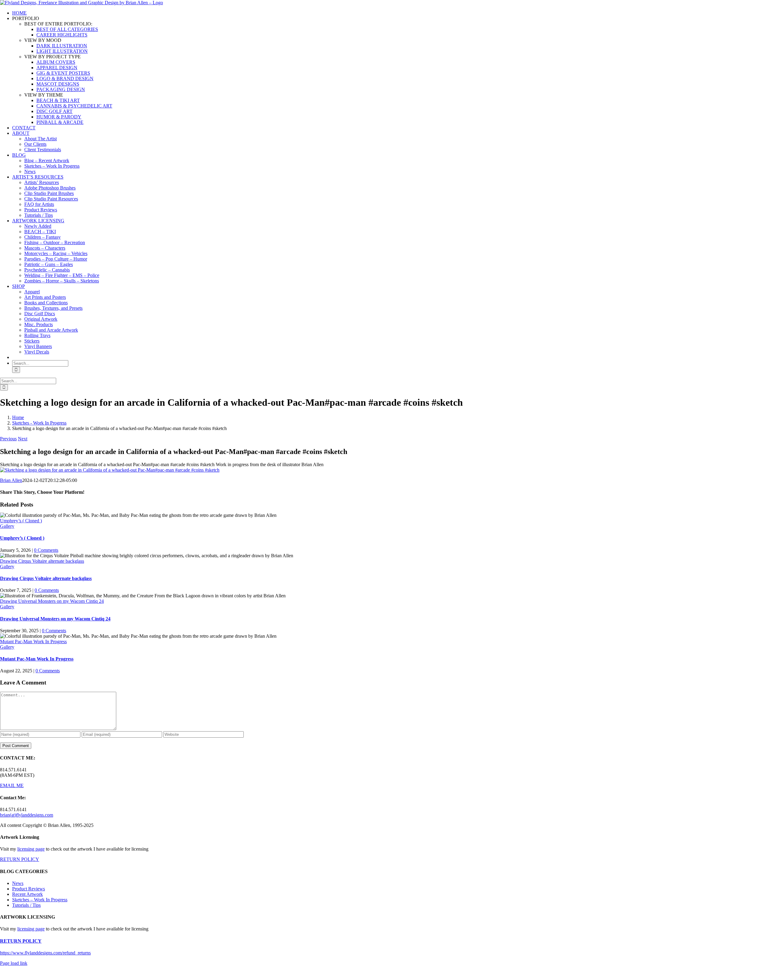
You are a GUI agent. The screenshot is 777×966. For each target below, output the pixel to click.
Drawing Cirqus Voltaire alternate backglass (42, 561)
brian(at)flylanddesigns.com (26, 815)
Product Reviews (28, 888)
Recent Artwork (27, 894)
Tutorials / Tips (26, 905)
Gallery (7, 526)
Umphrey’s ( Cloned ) (21, 520)
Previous (8, 438)
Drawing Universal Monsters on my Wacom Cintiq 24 (52, 601)
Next (22, 438)
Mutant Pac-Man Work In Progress (33, 641)
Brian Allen (11, 480)
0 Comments (46, 550)
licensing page (31, 849)
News (17, 883)
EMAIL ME (12, 785)
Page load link (13, 963)
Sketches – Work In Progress (39, 899)
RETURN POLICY (19, 859)
